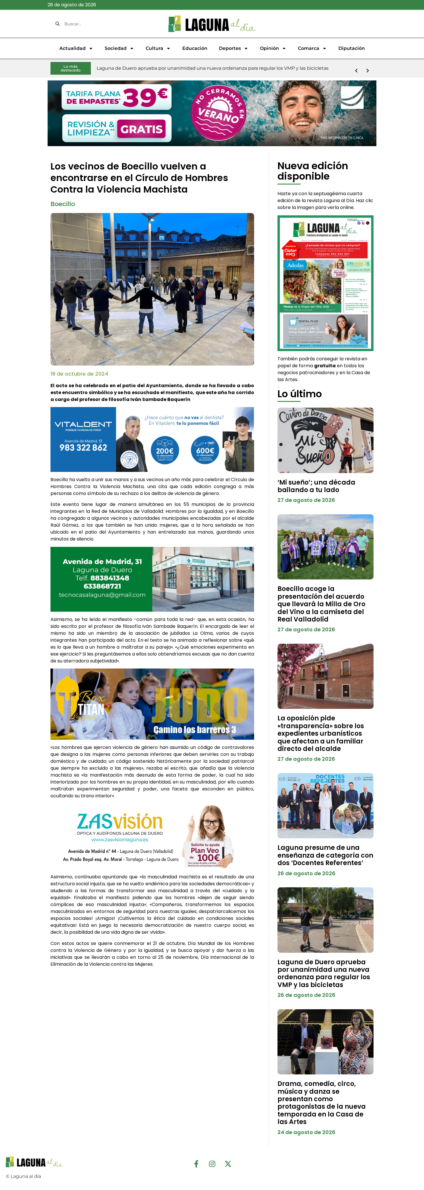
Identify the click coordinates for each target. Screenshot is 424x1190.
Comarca (308, 48)
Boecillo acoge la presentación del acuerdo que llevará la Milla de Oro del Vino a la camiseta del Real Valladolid (321, 604)
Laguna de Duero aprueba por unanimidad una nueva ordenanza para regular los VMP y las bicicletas (323, 973)
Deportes (230, 48)
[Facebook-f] (196, 1164)
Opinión (269, 48)
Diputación (351, 48)
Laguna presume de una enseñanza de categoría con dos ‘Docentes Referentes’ (325, 855)
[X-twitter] (228, 1164)
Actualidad (72, 48)
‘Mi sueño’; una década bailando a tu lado (316, 486)
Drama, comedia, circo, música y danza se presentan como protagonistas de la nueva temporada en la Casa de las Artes (321, 1102)
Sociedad (116, 48)
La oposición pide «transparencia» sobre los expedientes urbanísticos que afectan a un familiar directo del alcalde (320, 733)
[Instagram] (212, 1164)
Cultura (154, 48)
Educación (194, 48)
